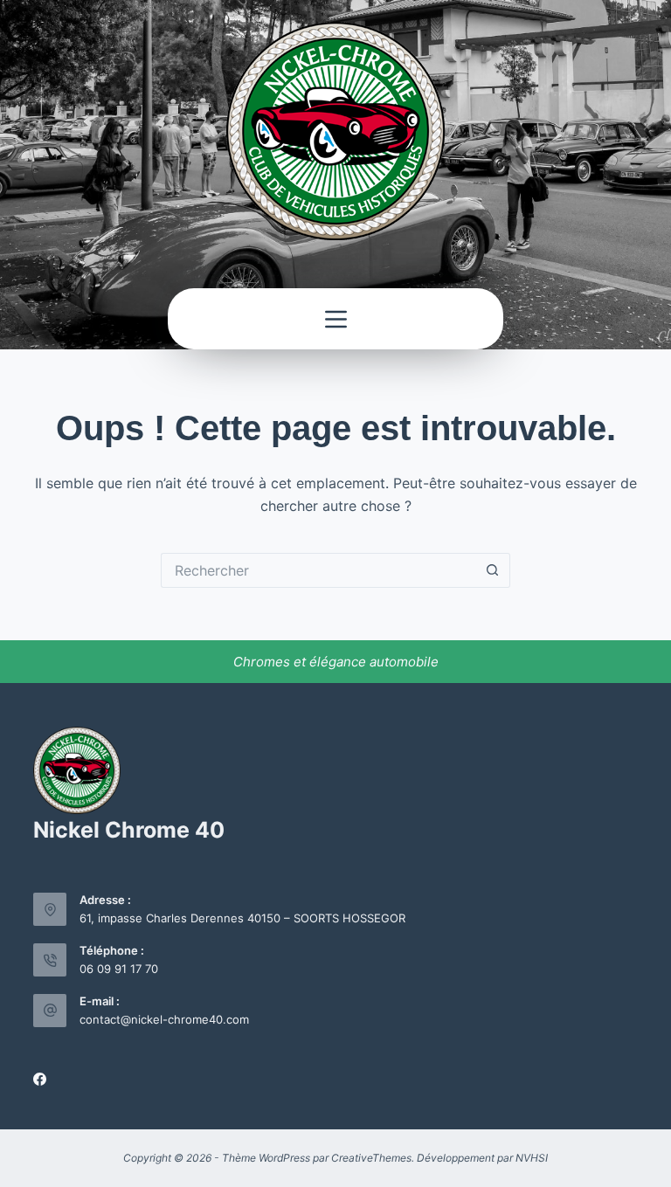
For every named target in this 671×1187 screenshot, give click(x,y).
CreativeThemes (371, 1157)
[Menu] (336, 319)
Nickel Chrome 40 (129, 830)
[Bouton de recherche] (492, 570)
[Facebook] (39, 1079)
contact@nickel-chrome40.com (164, 1019)
